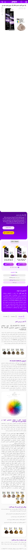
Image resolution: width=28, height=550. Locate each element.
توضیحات (20, 316)
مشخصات (13, 316)
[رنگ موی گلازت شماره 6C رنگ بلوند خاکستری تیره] (8, 252)
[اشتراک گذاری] (2, 14)
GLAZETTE (13, 275)
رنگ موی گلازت (12, 280)
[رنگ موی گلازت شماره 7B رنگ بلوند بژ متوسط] (21, 252)
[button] (18, 267)
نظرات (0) (5, 316)
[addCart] (2, 2)
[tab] (21, 316)
